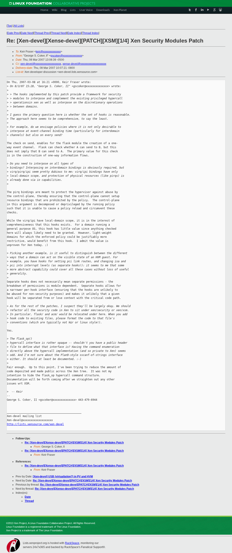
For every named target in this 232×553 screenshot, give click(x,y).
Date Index (74, 33)
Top (9, 25)
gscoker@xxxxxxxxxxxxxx (66, 55)
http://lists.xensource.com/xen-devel (35, 424)
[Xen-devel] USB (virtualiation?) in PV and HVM (63, 476)
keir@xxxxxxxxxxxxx (48, 51)
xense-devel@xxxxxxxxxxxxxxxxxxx (84, 63)
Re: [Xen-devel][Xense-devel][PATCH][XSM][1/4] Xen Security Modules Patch (74, 442)
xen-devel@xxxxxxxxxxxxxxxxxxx (40, 63)
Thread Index (90, 33)
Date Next (27, 33)
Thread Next (58, 33)
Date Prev (13, 33)
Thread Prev (42, 33)
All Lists (18, 25)
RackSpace (72, 543)
